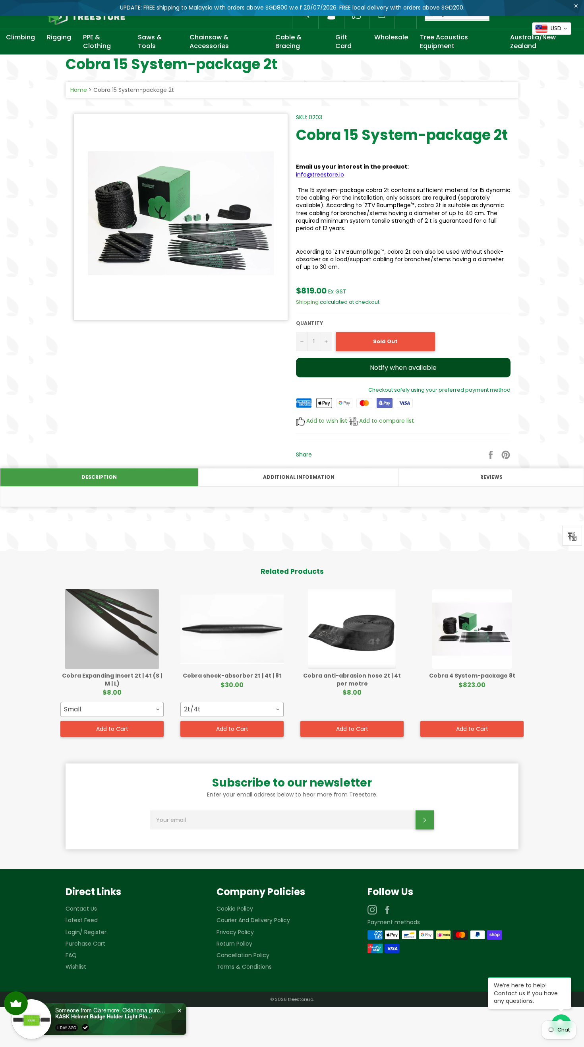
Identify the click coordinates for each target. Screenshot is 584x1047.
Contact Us (81, 909)
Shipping (307, 302)
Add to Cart (112, 729)
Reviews (491, 477)
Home (78, 90)
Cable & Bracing (288, 42)
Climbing (20, 37)
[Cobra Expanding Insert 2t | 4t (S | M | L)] (112, 629)
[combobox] (112, 709)
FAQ (71, 955)
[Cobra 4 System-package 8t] (472, 629)
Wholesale (391, 37)
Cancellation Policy (243, 955)
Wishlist (76, 967)
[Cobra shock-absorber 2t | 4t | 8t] (232, 629)
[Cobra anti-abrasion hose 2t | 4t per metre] (352, 629)
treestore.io (300, 999)
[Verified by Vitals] (85, 1027)
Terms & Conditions (244, 967)
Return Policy (234, 944)
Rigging (59, 37)
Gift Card (343, 42)
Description (99, 477)
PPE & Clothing (97, 42)
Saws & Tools (150, 42)
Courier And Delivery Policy (253, 920)
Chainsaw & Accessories (209, 42)
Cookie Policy (235, 909)
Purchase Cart (85, 944)
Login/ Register (86, 932)
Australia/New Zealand (533, 42)
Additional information (299, 477)
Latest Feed (82, 920)
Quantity (309, 323)
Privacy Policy (235, 932)
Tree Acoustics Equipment (444, 42)
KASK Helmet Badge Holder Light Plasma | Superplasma (105, 1016)
